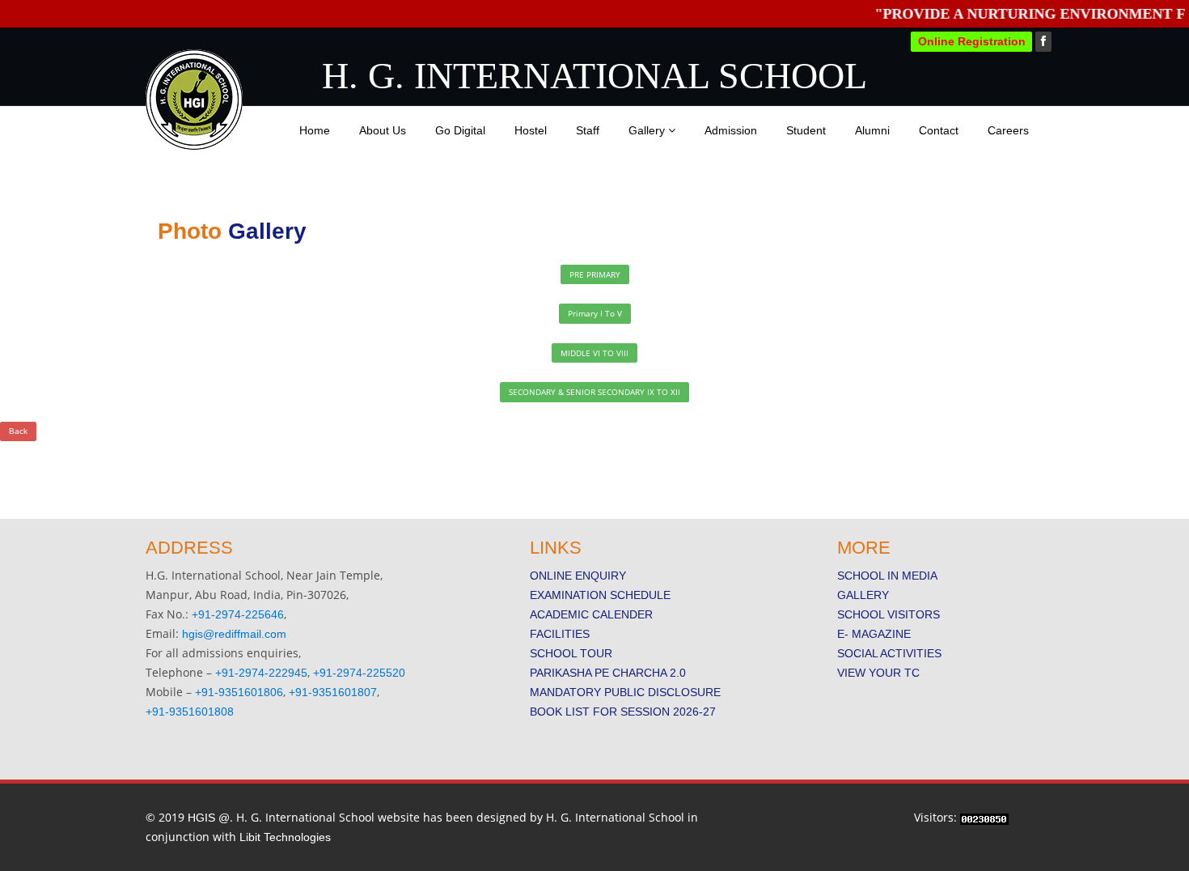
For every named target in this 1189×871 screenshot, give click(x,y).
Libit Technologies (285, 837)
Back (18, 431)
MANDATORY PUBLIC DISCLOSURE (625, 692)
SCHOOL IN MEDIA (887, 575)
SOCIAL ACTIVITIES (889, 653)
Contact (938, 130)
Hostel (530, 130)
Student (806, 130)
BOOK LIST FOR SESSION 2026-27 (623, 711)
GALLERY (863, 594)
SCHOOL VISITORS (888, 614)
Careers (1008, 130)
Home (314, 130)
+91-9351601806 (239, 692)
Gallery (648, 130)
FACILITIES (560, 633)
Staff (587, 130)
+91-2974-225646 (238, 614)
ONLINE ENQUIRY (578, 575)
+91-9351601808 (190, 711)
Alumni (872, 130)
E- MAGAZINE (874, 633)
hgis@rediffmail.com (234, 633)
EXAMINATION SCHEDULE (600, 594)
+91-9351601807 (333, 692)
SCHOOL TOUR (571, 653)
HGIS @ (209, 817)
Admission (731, 130)
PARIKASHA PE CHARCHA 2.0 (608, 672)
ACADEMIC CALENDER (591, 614)
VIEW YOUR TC (878, 672)
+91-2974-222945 (261, 672)
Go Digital (460, 130)
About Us (382, 130)
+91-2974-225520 (359, 672)
